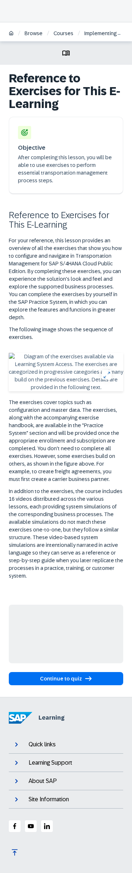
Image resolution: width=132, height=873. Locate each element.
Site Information (49, 799)
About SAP (43, 781)
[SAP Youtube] (31, 826)
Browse (34, 33)
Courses (63, 33)
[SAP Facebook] (15, 826)
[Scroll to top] (15, 852)
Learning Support (50, 763)
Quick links (42, 744)
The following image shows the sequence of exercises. (61, 333)
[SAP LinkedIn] (47, 826)
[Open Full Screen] (106, 375)
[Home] (11, 34)
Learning (51, 718)
